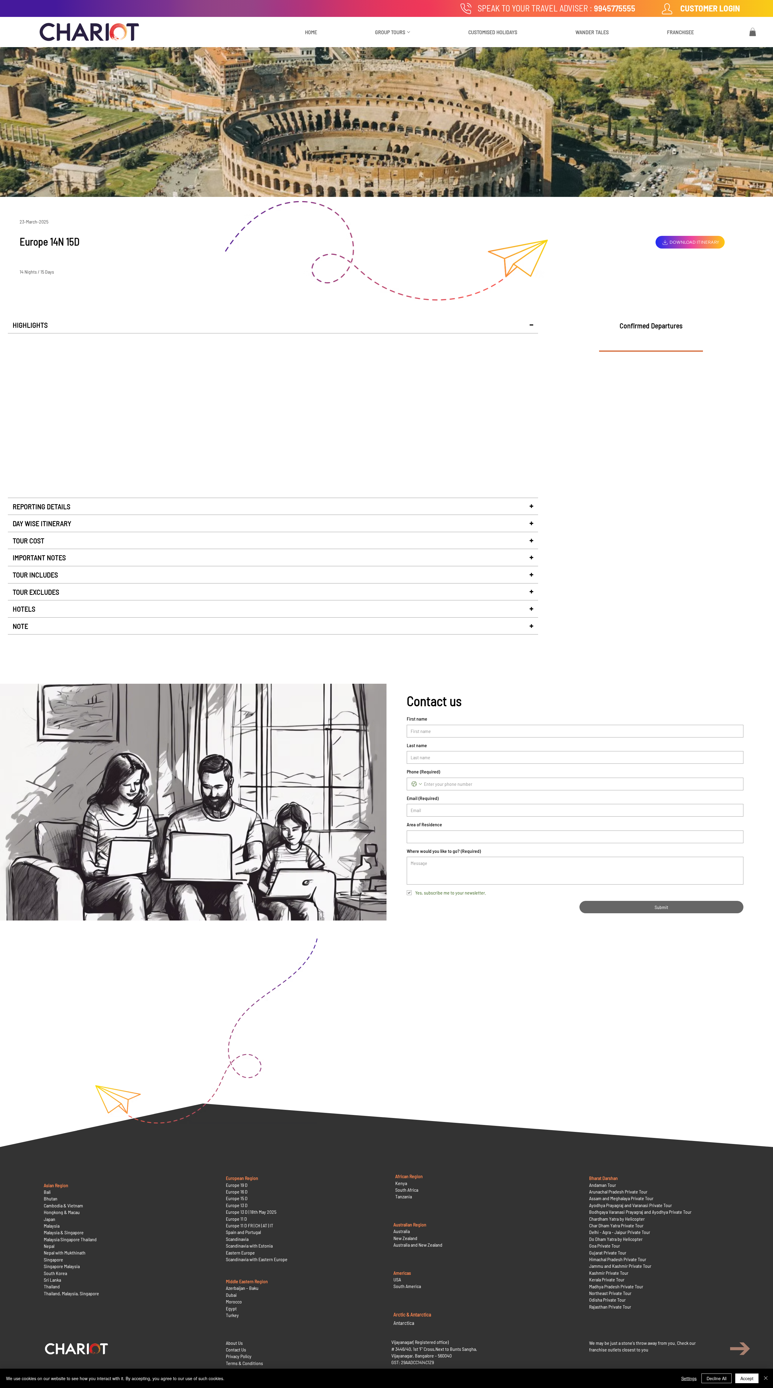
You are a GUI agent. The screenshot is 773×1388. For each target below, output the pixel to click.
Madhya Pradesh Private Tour (616, 1286)
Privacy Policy (239, 1356)
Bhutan (50, 1198)
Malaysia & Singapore (64, 1232)
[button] (752, 32)
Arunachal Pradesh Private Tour (618, 1191)
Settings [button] (689, 1378)
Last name (417, 745)
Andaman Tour (602, 1185)
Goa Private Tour (604, 1245)
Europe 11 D (236, 1219)
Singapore (53, 1259)
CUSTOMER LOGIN (710, 8)
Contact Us (236, 1349)
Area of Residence (424, 824)
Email (422, 798)
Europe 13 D (237, 1205)
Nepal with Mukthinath (64, 1252)
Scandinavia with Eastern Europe (256, 1259)
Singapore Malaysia (62, 1266)
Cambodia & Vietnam (63, 1205)
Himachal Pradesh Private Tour (617, 1259)
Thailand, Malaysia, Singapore (72, 1293)
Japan (49, 1219)
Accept (746, 1378)
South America (407, 1286)
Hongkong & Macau (62, 1212)
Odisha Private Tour (607, 1300)
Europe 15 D (237, 1198)
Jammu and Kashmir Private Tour (620, 1266)
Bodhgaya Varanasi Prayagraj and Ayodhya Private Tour (640, 1212)
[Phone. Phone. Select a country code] (417, 784)
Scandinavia (237, 1239)
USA (397, 1279)
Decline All (716, 1378)
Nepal (49, 1246)
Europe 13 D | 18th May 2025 (251, 1212)
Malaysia (51, 1226)
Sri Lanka (52, 1280)
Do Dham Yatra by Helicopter (616, 1239)
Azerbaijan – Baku (242, 1288)
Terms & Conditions (244, 1363)
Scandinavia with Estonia (249, 1245)
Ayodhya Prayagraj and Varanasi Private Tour (630, 1205)
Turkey (232, 1315)
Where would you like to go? (444, 851)
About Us (234, 1343)
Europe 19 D (237, 1185)
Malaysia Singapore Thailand (70, 1239)
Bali (47, 1192)
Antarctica (403, 1323)
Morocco (234, 1301)
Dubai (231, 1295)
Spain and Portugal (243, 1232)
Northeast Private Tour (610, 1293)
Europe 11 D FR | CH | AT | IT (249, 1225)
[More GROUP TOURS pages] (408, 32)
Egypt (231, 1308)
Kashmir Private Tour (608, 1273)
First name (417, 718)
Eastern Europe (240, 1252)
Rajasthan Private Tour (610, 1306)
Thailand (52, 1286)
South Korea (55, 1273)
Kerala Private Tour (606, 1279)
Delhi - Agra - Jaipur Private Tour (619, 1232)
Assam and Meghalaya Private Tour (621, 1198)
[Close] (765, 1378)
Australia (401, 1231)
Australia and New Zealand (417, 1245)
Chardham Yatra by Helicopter (617, 1219)
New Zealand (405, 1238)
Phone (423, 771)
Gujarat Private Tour (607, 1252)
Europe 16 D (237, 1191)
